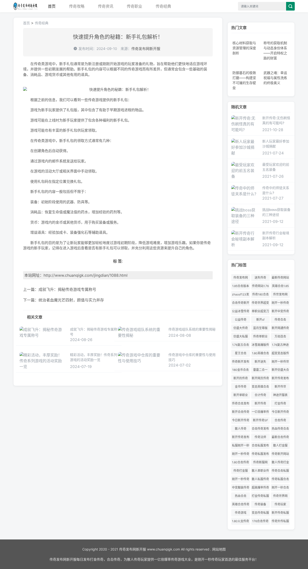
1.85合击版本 (240, 286)
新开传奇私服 (280, 512)
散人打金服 (280, 445)
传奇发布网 (240, 277)
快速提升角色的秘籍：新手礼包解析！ (118, 37)
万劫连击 (280, 336)
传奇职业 (134, 6)
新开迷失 (260, 361)
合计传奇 (260, 395)
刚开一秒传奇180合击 (280, 303)
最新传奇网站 (280, 277)
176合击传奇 (260, 521)
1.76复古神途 (280, 345)
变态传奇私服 (260, 512)
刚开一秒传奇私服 (240, 480)
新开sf (260, 319)
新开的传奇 (240, 378)
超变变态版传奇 (280, 354)
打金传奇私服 (260, 496)
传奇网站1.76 (260, 286)
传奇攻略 (76, 6)
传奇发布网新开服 (25, 6)
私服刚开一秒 (240, 445)
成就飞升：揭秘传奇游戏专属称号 (67, 289)
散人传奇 (240, 428)
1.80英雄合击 (260, 353)
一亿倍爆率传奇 (260, 413)
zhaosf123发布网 (240, 295)
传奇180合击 (260, 294)
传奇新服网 (260, 462)
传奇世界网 (280, 496)
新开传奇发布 (280, 378)
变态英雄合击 (260, 386)
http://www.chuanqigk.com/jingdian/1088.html (86, 275)
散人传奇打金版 (280, 463)
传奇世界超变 (260, 303)
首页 (52, 6)
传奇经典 (163, 6)
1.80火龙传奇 (240, 521)
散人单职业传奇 (260, 471)
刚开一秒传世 (280, 361)
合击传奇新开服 (240, 303)
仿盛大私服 (240, 336)
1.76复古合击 (240, 345)
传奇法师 (260, 437)
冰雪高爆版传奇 (260, 346)
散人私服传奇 (260, 479)
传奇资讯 (105, 6)
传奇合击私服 (280, 470)
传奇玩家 (280, 504)
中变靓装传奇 (240, 487)
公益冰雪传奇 (240, 311)
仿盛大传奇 (240, 328)
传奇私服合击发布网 (280, 480)
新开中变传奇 (280, 311)
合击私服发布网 (260, 446)
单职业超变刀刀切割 (260, 312)
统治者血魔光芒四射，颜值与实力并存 (71, 300)
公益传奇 (240, 319)
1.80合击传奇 (240, 462)
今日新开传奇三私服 (280, 413)
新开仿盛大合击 (280, 370)
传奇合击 (280, 319)
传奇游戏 (240, 512)
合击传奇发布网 (260, 429)
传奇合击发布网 (240, 404)
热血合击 (240, 496)
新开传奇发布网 (240, 438)
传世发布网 (280, 294)
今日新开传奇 (240, 420)
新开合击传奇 (240, 412)
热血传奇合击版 (280, 429)
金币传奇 (240, 386)
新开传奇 (260, 403)
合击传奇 (280, 420)
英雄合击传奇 (240, 504)
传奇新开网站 (280, 454)
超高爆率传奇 (260, 487)
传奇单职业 (260, 336)
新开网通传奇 (280, 328)
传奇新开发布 (240, 361)
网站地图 (219, 549)
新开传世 (280, 386)
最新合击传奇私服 (280, 438)
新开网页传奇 (260, 378)
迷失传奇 (260, 277)
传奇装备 (260, 504)
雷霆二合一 (260, 370)
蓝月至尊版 (260, 328)
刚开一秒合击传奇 (280, 488)
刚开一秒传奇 (240, 454)
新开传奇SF (260, 420)
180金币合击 (240, 370)
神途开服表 (280, 395)
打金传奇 (280, 403)
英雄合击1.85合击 (280, 287)
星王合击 (240, 353)
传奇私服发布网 (260, 455)
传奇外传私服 (280, 521)
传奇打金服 (240, 470)
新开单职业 (240, 395)
